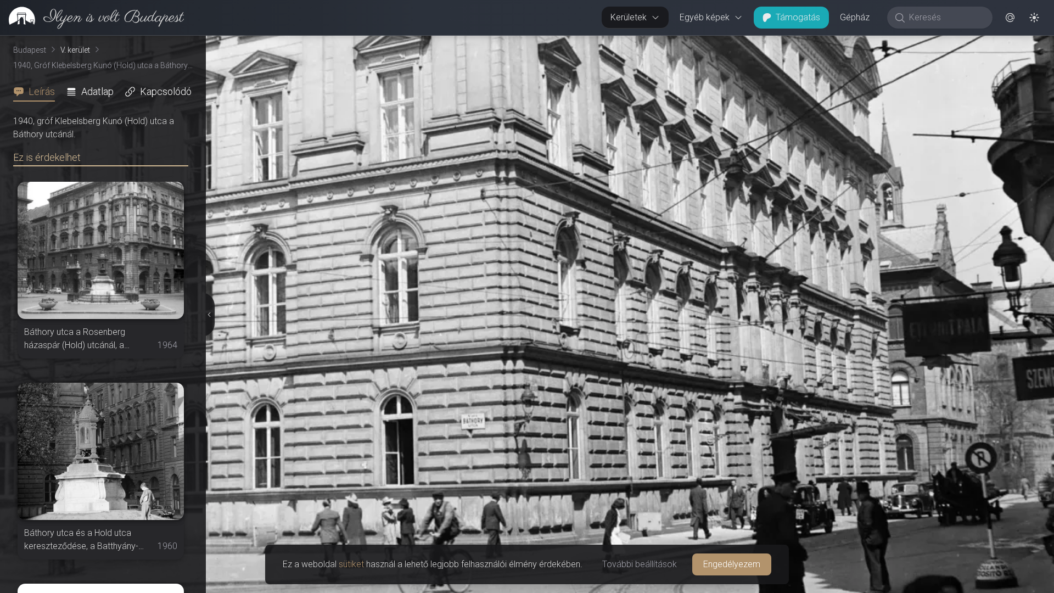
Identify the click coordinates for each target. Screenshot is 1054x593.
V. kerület (75, 50)
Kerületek (628, 17)
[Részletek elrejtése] (208, 315)
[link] (92, 17)
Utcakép (919, 44)
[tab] (37, 92)
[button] (1010, 18)
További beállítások (639, 564)
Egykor (852, 44)
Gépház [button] (855, 17)
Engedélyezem (731, 564)
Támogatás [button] (798, 17)
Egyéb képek (705, 17)
